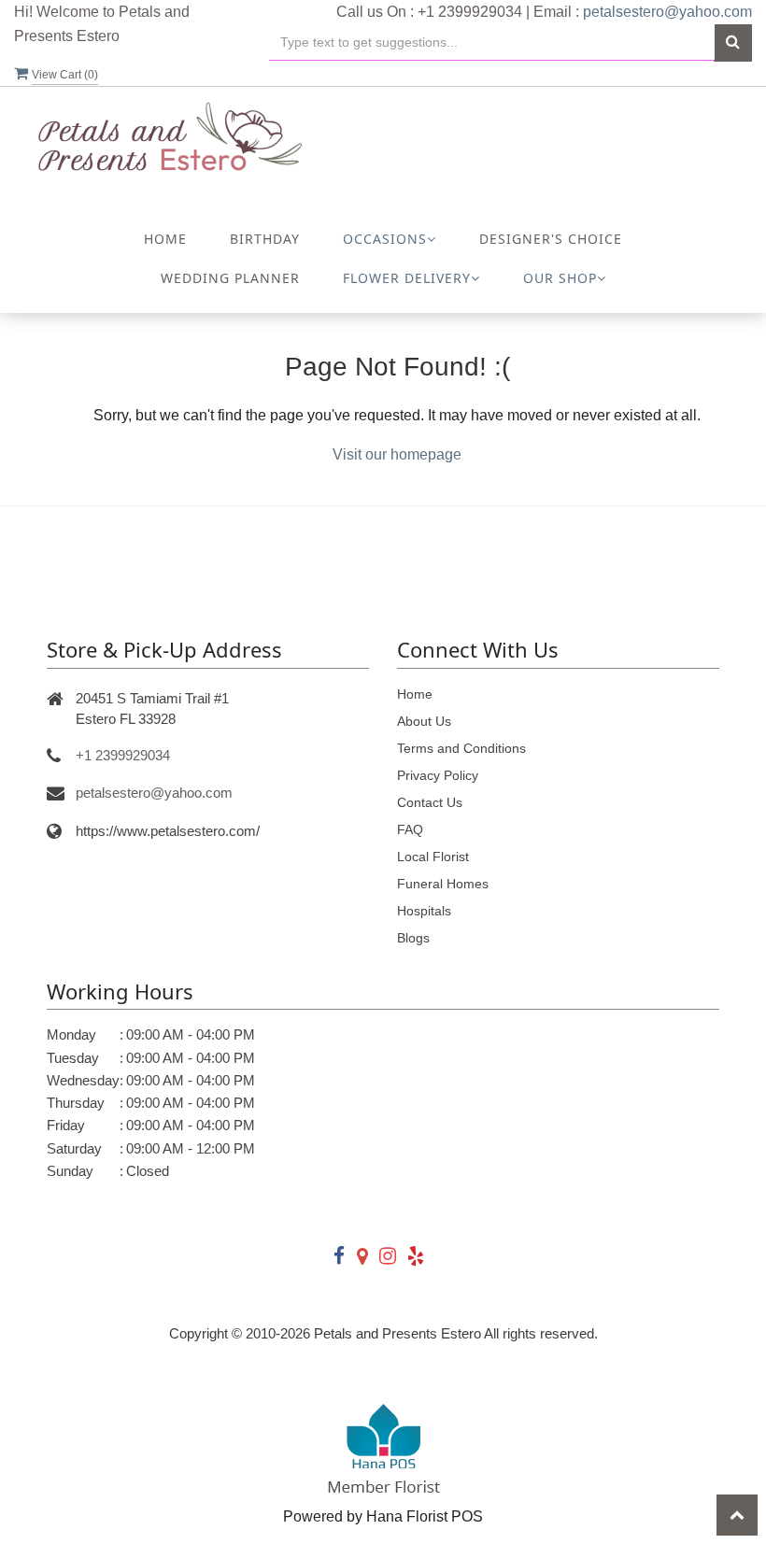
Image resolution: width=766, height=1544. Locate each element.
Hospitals (424, 910)
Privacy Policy (437, 775)
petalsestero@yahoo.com (667, 12)
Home (165, 239)
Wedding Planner (230, 278)
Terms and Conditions (461, 748)
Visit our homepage (397, 454)
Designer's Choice (550, 239)
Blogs (413, 937)
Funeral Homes (443, 883)
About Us (424, 721)
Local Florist (433, 856)
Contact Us (429, 802)
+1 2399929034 (123, 755)
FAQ (410, 829)
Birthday (265, 239)
